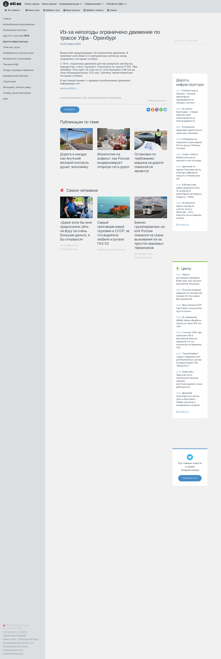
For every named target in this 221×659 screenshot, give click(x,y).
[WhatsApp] (161, 109)
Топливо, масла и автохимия (17, 93)
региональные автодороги (16, 642)
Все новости (182, 224)
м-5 (32, 642)
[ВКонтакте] (148, 109)
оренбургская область (98, 97)
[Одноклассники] (152, 109)
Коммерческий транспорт (15, 75)
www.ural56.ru (68, 88)
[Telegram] (165, 109)
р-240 (84, 97)
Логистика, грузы (11, 47)
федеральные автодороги (15, 646)
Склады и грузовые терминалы (18, 70)
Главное (7, 18)
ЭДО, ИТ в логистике (13, 35)
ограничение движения (14, 635)
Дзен (5, 98)
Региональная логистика (15, 30)
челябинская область (13, 653)
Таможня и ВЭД (10, 64)
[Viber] (157, 109)
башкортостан (115, 97)
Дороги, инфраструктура (15, 41)
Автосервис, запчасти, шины (17, 87)
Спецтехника (9, 81)
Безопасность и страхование (17, 58)
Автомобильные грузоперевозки (19, 24)
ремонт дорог (9, 639)
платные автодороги (13, 649)
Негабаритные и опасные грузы (18, 53)
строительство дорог (28, 639)
